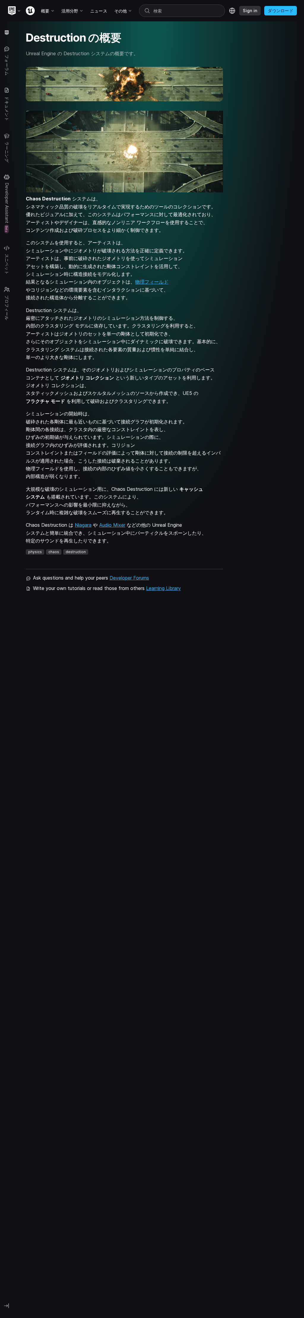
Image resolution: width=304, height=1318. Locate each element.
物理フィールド (151, 282)
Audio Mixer (112, 525)
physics (35, 552)
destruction (76, 552)
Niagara (83, 525)
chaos (53, 552)
